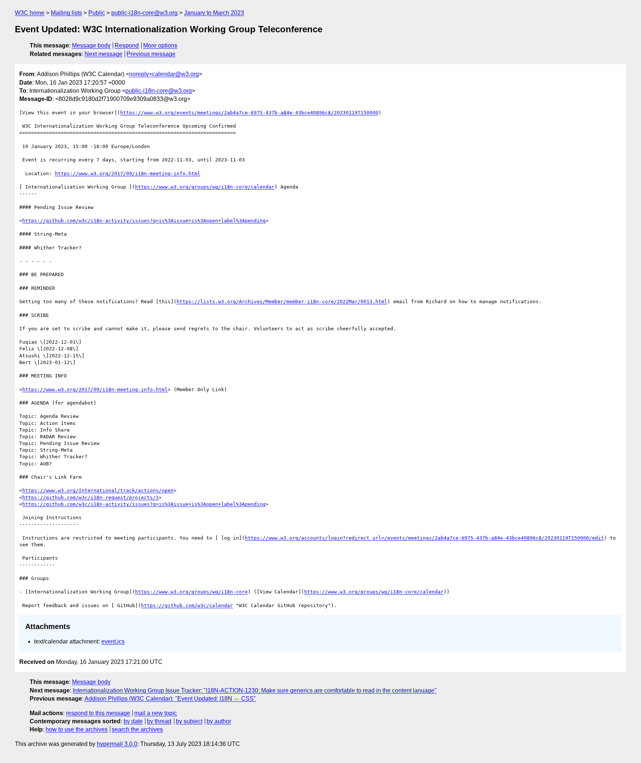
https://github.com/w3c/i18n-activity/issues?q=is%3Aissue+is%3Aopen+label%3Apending (144, 220)
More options (160, 45)
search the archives (137, 729)
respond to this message (98, 713)
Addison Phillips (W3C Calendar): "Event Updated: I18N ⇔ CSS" (170, 698)
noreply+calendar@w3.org (164, 74)
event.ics (113, 641)
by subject (189, 721)
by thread (159, 721)
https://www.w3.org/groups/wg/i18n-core (191, 592)
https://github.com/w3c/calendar (187, 605)
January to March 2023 (214, 13)
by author (219, 721)
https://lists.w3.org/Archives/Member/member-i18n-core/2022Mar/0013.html (282, 301)
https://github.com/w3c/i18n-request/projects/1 (90, 497)
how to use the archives (77, 729)
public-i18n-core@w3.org (144, 13)
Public (96, 13)
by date (133, 721)
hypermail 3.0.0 (117, 744)
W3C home (30, 13)
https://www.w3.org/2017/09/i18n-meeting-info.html (127, 173)
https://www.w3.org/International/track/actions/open (98, 490)
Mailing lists (66, 13)
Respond (127, 45)
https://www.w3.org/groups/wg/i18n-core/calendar (205, 187)
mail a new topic (155, 713)
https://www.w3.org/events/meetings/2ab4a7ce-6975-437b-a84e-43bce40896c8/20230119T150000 (249, 112)
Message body (91, 45)
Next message (103, 54)
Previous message (150, 54)
